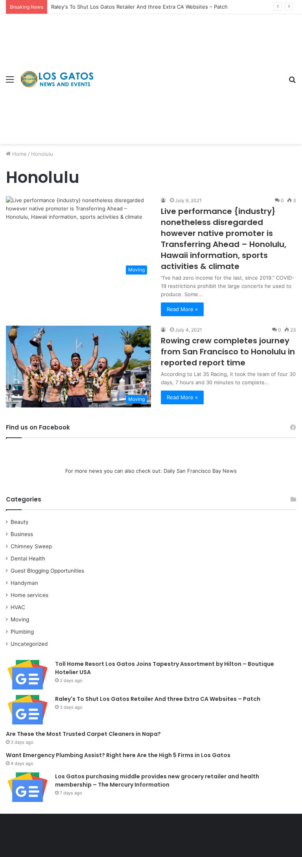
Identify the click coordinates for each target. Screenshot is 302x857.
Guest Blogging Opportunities (47, 571)
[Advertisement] (188, 73)
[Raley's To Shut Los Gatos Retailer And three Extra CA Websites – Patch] (27, 709)
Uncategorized (29, 644)
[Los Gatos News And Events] (57, 79)
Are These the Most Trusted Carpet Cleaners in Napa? (83, 734)
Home (19, 154)
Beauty (20, 522)
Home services (29, 595)
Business (22, 534)
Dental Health (28, 558)
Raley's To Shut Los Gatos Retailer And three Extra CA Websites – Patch (139, 7)
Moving (20, 619)
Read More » (182, 309)
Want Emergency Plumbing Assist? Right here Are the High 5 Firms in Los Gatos (118, 755)
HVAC (18, 607)
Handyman (24, 583)
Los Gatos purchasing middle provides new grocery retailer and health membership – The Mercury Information (157, 780)
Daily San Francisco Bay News (200, 471)
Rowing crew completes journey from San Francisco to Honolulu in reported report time (228, 351)
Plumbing (22, 631)
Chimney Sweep (31, 546)
